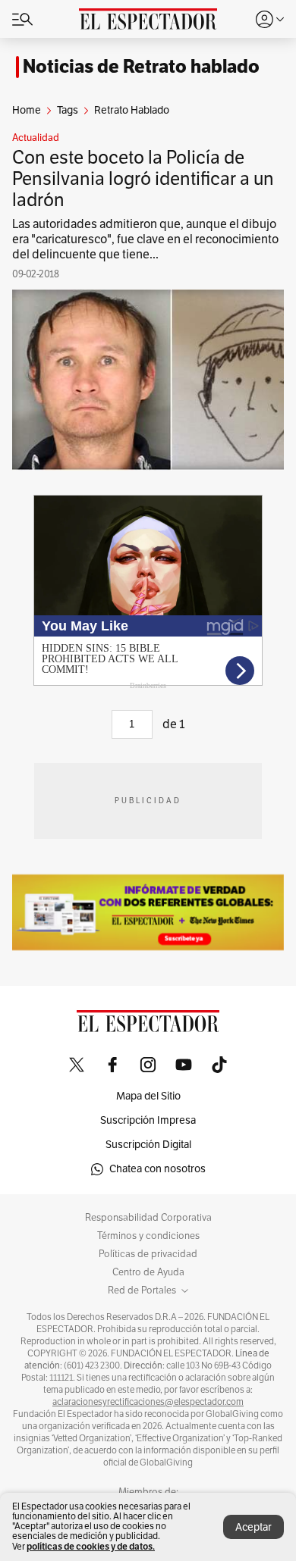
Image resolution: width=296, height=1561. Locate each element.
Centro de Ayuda (148, 1272)
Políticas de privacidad (148, 1254)
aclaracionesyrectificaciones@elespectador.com (148, 1402)
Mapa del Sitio (148, 1096)
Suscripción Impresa (148, 1120)
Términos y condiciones (148, 1236)
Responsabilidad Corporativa (148, 1217)
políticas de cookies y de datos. (91, 1546)
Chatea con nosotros (157, 1168)
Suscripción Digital (148, 1144)
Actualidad (35, 138)
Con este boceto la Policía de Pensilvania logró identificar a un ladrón (143, 178)
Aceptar (253, 1527)
